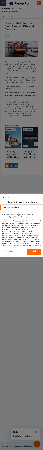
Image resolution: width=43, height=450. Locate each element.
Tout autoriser (34, 252)
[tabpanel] (21, 236)
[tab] (21, 207)
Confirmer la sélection (10, 252)
